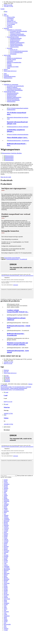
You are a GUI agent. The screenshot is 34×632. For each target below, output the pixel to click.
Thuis (5, 14)
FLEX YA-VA (13, 49)
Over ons (6, 15)
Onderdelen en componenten (14, 29)
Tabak (8, 68)
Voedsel (9, 56)
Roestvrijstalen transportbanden (18, 35)
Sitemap (30, 384)
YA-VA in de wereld (12, 22)
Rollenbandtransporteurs (16, 44)
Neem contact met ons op (10, 71)
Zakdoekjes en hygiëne (13, 66)
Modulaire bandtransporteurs (17, 42)
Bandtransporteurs (14, 41)
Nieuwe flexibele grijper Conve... (17, 137)
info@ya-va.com (8, 4)
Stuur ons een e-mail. (6, 177)
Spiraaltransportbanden (16, 38)
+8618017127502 (8, 413)
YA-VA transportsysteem (16, 52)
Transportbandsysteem (6, 389)
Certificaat (9, 25)
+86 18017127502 (8, 6)
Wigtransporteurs (14, 46)
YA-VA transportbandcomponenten (19, 51)
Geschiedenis (10, 18)
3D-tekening (13, 54)
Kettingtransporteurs (15, 39)
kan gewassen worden (6, 386)
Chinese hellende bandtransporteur (18, 388)
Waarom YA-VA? (11, 21)
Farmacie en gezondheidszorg (14, 58)
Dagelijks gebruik (11, 59)
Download (9, 27)
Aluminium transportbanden (17, 34)
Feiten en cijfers (11, 17)
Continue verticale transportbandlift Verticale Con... (17, 311)
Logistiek (9, 65)
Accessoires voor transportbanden (18, 31)
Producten (6, 28)
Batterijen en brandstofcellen (14, 62)
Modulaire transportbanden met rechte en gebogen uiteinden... (17, 343)
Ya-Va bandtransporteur (18, 389)
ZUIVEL (9, 63)
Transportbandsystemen (13, 37)
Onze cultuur (10, 20)
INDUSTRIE (7, 55)
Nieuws (6, 69)
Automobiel (10, 61)
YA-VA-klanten (11, 24)
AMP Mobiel (4, 385)
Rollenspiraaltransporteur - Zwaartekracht (16, 259)
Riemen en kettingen (15, 32)
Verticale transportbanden (16, 45)
